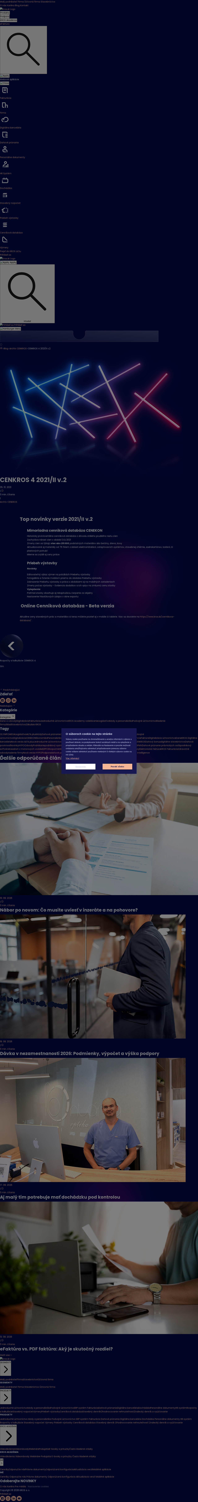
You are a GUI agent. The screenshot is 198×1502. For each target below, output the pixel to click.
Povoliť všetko (117, 767)
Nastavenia (80, 767)
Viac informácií (72, 758)
